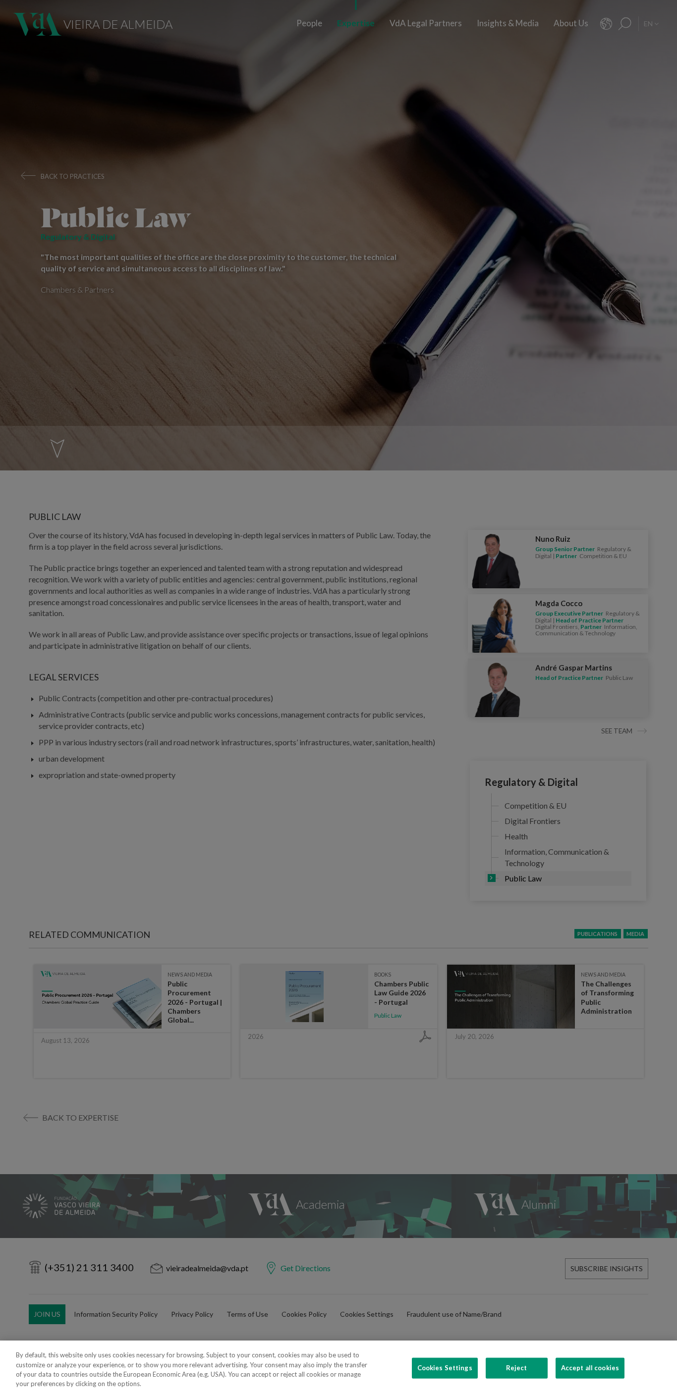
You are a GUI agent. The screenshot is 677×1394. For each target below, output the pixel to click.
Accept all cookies (590, 1368)
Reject (516, 1368)
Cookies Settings (444, 1368)
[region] (338, 1367)
